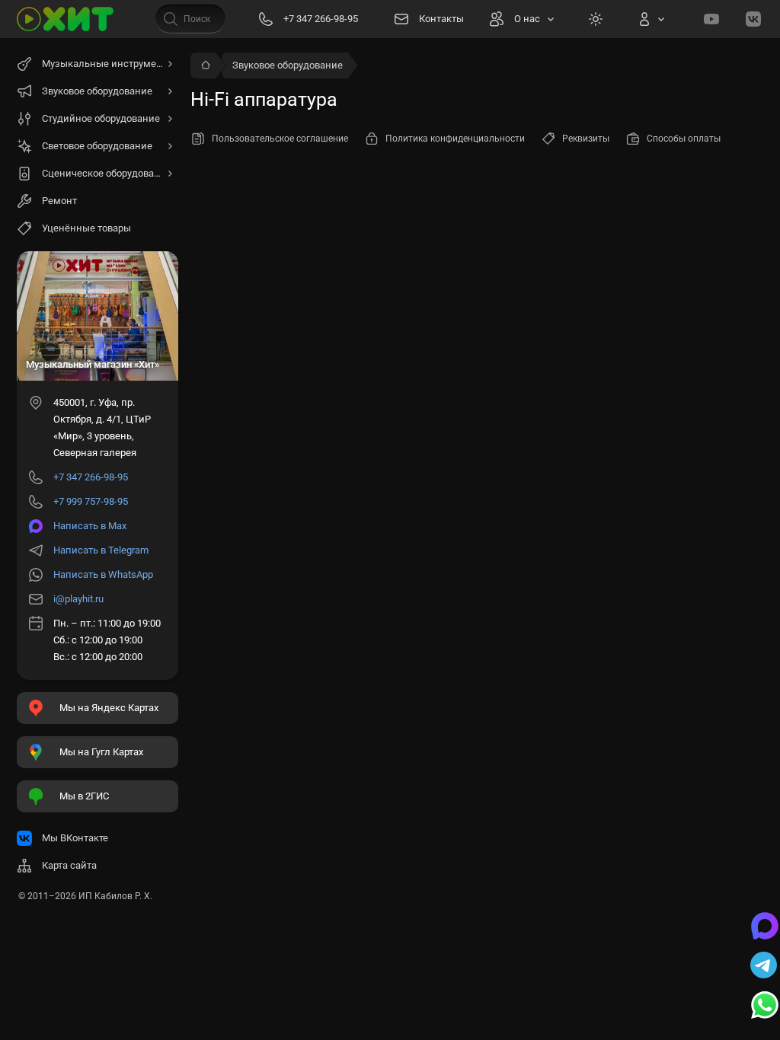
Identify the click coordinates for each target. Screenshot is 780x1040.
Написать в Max (89, 525)
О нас (527, 18)
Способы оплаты (684, 138)
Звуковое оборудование (287, 65)
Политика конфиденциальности (455, 138)
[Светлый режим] (595, 19)
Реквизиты (585, 138)
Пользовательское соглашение (280, 138)
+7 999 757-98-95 (90, 501)
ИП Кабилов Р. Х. (115, 896)
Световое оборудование (97, 146)
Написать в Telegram (101, 550)
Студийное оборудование (101, 118)
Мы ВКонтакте (75, 838)
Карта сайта (69, 865)
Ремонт (59, 200)
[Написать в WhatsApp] (765, 1006)
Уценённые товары (86, 228)
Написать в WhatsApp (103, 574)
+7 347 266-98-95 (90, 477)
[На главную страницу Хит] (65, 19)
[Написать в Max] (765, 927)
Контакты (441, 18)
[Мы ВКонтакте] (753, 19)
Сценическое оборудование (106, 173)
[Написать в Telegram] (765, 967)
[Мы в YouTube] (711, 19)
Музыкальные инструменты (108, 63)
